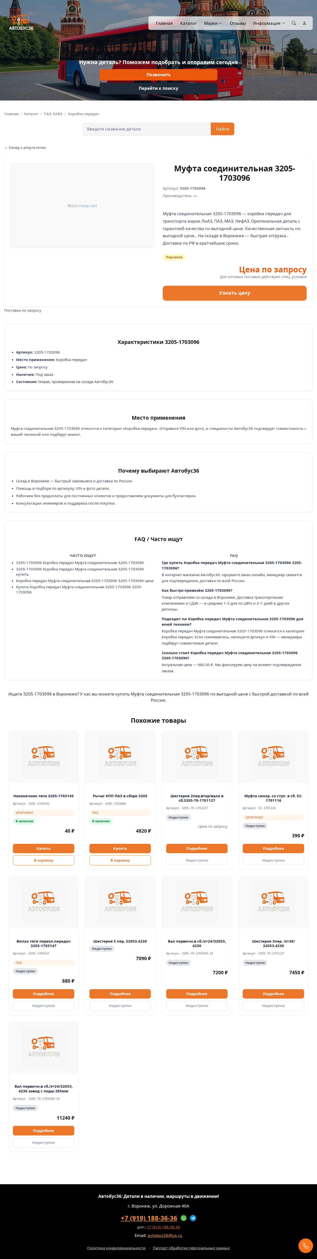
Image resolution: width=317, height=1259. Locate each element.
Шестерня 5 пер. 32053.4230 (120, 941)
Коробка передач (83, 113)
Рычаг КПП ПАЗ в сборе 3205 (120, 795)
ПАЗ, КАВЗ (53, 113)
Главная (164, 23)
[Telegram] (193, 1218)
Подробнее (196, 848)
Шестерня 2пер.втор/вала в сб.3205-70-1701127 (196, 798)
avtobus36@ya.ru (165, 1235)
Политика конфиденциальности (116, 1247)
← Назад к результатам (25, 147)
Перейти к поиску (158, 88)
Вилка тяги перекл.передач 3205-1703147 (44, 943)
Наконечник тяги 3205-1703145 (43, 795)
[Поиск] (294, 23)
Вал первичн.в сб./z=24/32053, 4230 (197, 943)
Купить (44, 848)
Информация (267, 23)
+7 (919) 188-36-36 (149, 1218)
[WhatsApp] (184, 1218)
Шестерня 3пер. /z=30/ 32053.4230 (273, 943)
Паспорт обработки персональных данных (191, 1247)
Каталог (188, 23)
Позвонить (159, 74)
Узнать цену (234, 293)
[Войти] (304, 23)
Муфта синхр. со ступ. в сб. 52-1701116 (273, 798)
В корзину (43, 860)
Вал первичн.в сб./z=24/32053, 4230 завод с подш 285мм (44, 1088)
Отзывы (238, 23)
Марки (211, 23)
